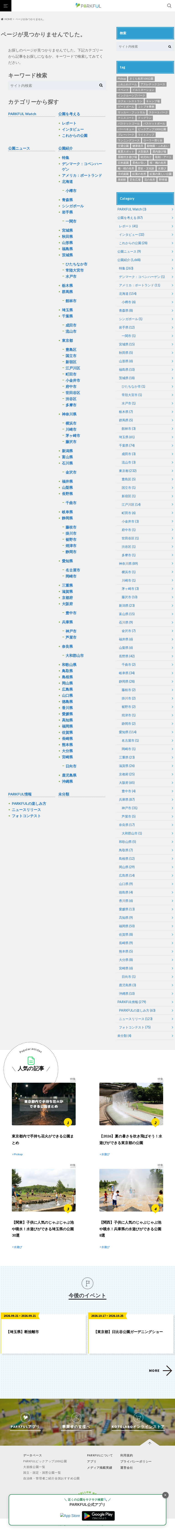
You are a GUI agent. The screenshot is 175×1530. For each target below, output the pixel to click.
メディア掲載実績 (99, 1467)
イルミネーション (143, 89)
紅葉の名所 (139, 174)
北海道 (67, 181)
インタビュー (73, 129)
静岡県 (67, 518)
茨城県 (67, 255)
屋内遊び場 (159, 151)
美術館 (122, 179)
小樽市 (71, 190)
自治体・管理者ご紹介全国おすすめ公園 (51, 1478)
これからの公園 (75, 135)
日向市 (71, 766)
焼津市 (71, 545)
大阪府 (67, 603)
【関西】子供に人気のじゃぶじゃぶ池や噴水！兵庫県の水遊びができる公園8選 (130, 1228)
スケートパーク (158, 112)
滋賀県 (67, 591)
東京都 (67, 340)
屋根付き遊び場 (127, 157)
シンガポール (73, 206)
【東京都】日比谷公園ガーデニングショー (128, 1331)
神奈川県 (69, 414)
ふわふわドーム (127, 84)
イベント (123, 89)
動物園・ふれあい (158, 146)
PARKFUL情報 (20, 794)
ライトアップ (146, 134)
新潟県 (67, 450)
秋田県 (67, 236)
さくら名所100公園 (141, 78)
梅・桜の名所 (126, 168)
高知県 (67, 720)
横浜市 (71, 423)
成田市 (71, 325)
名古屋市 (73, 570)
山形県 (67, 242)
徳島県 (67, 701)
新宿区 (71, 362)
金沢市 (71, 472)
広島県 (67, 689)
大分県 (67, 750)
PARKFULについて (100, 1455)
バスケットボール (154, 123)
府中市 (71, 386)
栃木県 (67, 285)
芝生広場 (135, 179)
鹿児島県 (69, 775)
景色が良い (139, 162)
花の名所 (149, 179)
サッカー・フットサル (131, 112)
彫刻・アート (163, 157)
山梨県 (67, 487)
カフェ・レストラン (130, 101)
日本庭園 (123, 162)
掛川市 (71, 533)
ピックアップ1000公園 (152, 129)
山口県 (67, 695)
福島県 (67, 248)
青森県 (67, 199)
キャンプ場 (153, 101)
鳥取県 (67, 670)
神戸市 (71, 631)
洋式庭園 (123, 174)
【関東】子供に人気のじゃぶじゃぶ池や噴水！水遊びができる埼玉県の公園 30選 (43, 1228)
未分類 (63, 794)
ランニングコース (129, 140)
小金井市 (73, 380)
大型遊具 (143, 151)
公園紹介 (65, 148)
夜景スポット (126, 151)
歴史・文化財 (146, 168)
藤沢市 (71, 441)
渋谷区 (71, 398)
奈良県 (67, 646)
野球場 (163, 179)
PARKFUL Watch (22, 113)
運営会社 (126, 1467)
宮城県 (67, 230)
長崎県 (67, 738)
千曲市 (71, 502)
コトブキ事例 (146, 106)
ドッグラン (145, 117)
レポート (69, 123)
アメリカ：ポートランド (82, 175)
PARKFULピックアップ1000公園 (45, 1461)
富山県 (67, 457)
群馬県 (67, 291)
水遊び (162, 168)
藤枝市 (71, 527)
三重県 (67, 585)
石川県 (67, 463)
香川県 (67, 707)
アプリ (91, 1461)
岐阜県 (67, 512)
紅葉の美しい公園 (161, 174)
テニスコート (126, 117)
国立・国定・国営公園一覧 (42, 1472)
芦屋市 (71, 637)
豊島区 (71, 349)
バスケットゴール (129, 123)
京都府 (67, 597)
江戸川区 (73, 368)
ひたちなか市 (77, 264)
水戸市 (71, 276)
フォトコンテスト (26, 815)
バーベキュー (126, 129)
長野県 (67, 493)
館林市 (71, 300)
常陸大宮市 (75, 270)
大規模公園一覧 (34, 1466)
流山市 (71, 331)
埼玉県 (67, 310)
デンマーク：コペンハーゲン (82, 166)
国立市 (71, 355)
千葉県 (67, 316)
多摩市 (71, 405)
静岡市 (71, 551)
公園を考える (69, 113)
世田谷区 (73, 392)
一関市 (71, 221)
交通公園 (123, 146)
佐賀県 (67, 732)
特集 (65, 157)
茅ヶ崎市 (73, 435)
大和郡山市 (75, 655)
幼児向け (146, 157)
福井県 (67, 481)
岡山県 (67, 683)
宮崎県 (67, 757)
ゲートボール (126, 106)
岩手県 (67, 212)
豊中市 (71, 613)
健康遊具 (137, 146)
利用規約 (126, 1455)
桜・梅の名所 (158, 162)
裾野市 (71, 539)
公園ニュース (19, 148)
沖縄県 (67, 781)
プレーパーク (126, 134)
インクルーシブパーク (131, 95)
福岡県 (67, 726)
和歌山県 (69, 664)
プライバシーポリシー (136, 1461)
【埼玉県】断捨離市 (22, 1331)
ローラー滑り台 (152, 140)
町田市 (71, 374)
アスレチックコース (153, 84)
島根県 (67, 677)
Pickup (122, 78)
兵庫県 (67, 622)
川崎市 (71, 429)
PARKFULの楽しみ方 (29, 803)
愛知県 (67, 561)
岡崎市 (71, 576)
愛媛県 (67, 714)
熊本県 (67, 744)
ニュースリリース (26, 809)
